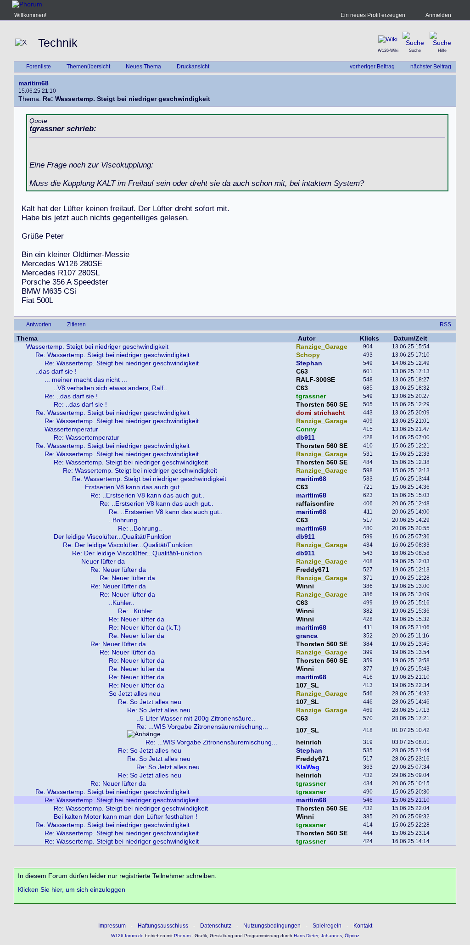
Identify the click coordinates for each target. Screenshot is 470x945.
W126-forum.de (127, 935)
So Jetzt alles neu (134, 693)
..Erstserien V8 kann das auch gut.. (132, 487)
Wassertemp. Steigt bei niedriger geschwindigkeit (97, 346)
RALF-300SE (315, 379)
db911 (305, 437)
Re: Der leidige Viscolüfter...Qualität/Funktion (128, 544)
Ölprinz (352, 935)
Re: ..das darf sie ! (71, 396)
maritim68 (33, 83)
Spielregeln (327, 925)
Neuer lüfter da (103, 561)
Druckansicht (193, 66)
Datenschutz (215, 925)
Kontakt (362, 925)
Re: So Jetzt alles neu (149, 701)
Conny (306, 429)
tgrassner (311, 396)
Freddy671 (312, 569)
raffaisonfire (315, 503)
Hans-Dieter (306, 935)
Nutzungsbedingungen (272, 925)
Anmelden (438, 15)
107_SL (307, 685)
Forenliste (38, 66)
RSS (445, 324)
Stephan (309, 363)
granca (307, 635)
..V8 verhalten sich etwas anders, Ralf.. (110, 387)
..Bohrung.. (125, 520)
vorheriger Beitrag (372, 66)
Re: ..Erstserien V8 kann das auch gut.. (147, 495)
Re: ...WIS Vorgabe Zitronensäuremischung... (202, 726)
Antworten (38, 324)
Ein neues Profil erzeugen (373, 15)
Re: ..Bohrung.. (140, 528)
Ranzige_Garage (321, 346)
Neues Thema (143, 66)
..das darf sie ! (56, 371)
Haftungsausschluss (163, 925)
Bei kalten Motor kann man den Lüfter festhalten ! (125, 816)
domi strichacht (320, 412)
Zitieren (76, 324)
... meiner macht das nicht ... (86, 379)
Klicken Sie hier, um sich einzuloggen (71, 889)
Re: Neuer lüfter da (118, 569)
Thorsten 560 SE (321, 404)
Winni (305, 586)
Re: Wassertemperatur (86, 437)
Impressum (112, 925)
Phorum (181, 935)
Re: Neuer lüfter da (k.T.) (145, 627)
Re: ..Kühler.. (137, 611)
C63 (302, 371)
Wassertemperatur (71, 429)
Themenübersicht (88, 66)
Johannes (331, 935)
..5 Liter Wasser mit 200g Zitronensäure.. (195, 718)
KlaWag (307, 767)
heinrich (309, 742)
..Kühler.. (121, 602)
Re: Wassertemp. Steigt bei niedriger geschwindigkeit (112, 354)
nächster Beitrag (430, 66)
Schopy (308, 354)
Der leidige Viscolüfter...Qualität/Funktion (113, 536)
